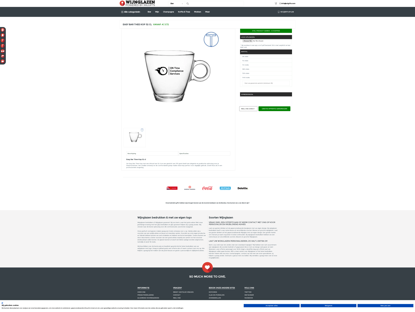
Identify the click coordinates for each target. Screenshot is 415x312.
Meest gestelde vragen (183, 292)
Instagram (249, 295)
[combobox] (176, 3)
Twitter (247, 292)
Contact (176, 295)
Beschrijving (132, 153)
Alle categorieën (132, 12)
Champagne (168, 12)
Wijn (157, 12)
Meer (207, 12)
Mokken (197, 12)
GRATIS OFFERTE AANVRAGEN (274, 109)
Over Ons (141, 292)
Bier (149, 12)
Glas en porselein (216, 295)
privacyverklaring (145, 295)
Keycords (213, 292)
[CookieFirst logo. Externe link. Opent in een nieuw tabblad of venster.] (2, 303)
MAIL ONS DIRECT (248, 109)
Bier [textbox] (172, 3)
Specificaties (184, 153)
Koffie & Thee (184, 12)
